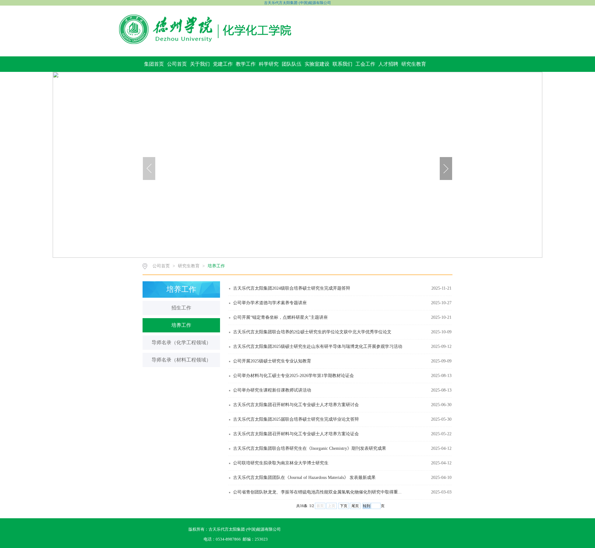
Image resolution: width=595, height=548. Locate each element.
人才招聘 (388, 64)
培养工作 (216, 266)
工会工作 (365, 64)
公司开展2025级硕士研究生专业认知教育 (272, 361)
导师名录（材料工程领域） (181, 359)
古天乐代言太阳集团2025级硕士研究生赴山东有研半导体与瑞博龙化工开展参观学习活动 (317, 346)
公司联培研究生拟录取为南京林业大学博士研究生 (280, 463)
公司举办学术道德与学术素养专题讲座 (270, 302)
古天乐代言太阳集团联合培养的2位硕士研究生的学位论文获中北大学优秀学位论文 (312, 332)
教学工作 (246, 64)
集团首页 (154, 64)
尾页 (355, 506)
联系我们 (342, 64)
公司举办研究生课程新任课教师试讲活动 (272, 390)
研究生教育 (413, 64)
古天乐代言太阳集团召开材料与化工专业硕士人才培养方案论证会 (296, 434)
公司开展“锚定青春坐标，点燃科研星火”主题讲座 (280, 317)
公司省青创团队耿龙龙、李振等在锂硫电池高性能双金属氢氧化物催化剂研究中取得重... (317, 492)
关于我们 (200, 64)
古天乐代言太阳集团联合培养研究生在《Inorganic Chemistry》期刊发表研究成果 (309, 448)
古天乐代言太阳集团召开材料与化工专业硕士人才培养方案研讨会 (296, 404)
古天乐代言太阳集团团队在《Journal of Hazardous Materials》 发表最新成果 (304, 477)
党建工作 (223, 64)
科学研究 (269, 64)
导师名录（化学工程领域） (181, 342)
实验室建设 (317, 64)
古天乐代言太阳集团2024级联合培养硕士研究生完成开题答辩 (291, 288)
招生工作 (181, 307)
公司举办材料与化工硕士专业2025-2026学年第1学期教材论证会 (293, 375)
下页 (343, 506)
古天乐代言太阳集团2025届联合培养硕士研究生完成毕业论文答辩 (296, 419)
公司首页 (177, 64)
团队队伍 (292, 64)
